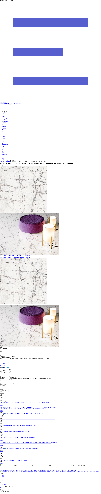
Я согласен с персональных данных (8, 392)
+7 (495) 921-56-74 (2, 487)
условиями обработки (7, 392)
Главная (1, 161)
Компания (3, 125)
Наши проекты (4, 128)
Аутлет (4, 116)
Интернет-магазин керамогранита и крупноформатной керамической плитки (10, 103)
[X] (3, 367)
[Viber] (4, 367)
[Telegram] (8, 367)
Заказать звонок (2, 105)
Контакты (4, 122)
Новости (6, 118)
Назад (4, 136)
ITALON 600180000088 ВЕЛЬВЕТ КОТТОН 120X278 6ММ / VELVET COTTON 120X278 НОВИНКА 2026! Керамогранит (16, 431)
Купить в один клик (5, 363)
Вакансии (4, 126)
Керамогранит (8, 161)
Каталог (3, 141)
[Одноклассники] (1, 367)
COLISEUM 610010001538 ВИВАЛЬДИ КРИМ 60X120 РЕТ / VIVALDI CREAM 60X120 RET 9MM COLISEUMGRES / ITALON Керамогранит (19, 425)
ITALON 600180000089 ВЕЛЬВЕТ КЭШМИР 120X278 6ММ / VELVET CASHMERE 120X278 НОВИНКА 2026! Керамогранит (17, 437)
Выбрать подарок (2, 365)
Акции (2, 124)
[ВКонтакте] (0, 367)
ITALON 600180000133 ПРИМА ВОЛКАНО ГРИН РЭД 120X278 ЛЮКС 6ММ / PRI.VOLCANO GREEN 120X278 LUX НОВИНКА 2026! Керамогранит (21, 396)
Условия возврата (4, 484)
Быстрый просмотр (2, 401)
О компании (3, 474)
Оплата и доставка (5, 121)
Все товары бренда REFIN (5, 467)
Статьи (4, 120)
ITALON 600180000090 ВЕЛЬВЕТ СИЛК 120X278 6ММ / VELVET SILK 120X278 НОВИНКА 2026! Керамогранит (15, 460)
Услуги (2, 131)
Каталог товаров (4, 161)
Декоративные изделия (5, 144)
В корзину (1, 363)
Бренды (4, 119)
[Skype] (7, 367)
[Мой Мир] (2, 367)
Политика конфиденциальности (4, 492)
